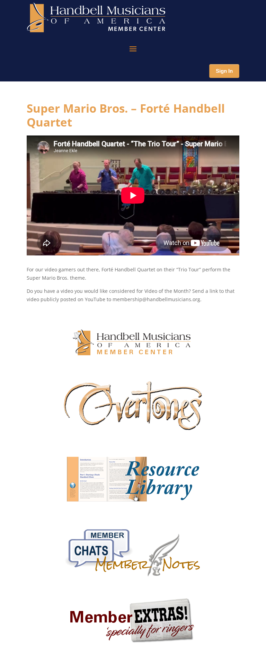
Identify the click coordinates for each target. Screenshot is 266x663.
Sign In (224, 71)
